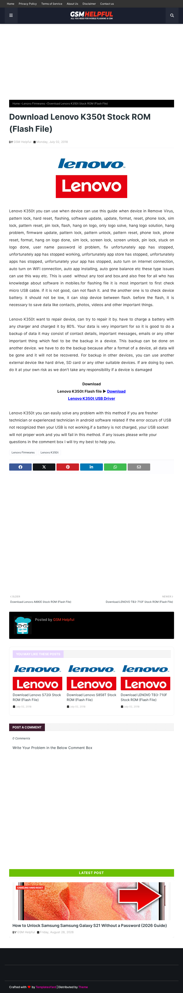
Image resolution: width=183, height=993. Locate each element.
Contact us (107, 3)
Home (10, 3)
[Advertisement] (91, 59)
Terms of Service (51, 3)
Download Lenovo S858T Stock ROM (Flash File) (91, 697)
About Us (72, 3)
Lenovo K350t (49, 452)
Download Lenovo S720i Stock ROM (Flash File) (37, 697)
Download (116, 391)
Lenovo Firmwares (33, 103)
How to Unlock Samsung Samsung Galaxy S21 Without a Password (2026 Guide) (89, 925)
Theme (83, 987)
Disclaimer (89, 3)
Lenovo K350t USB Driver (91, 398)
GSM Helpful (22, 142)
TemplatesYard (46, 987)
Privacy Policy (28, 3)
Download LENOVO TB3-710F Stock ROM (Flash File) (144, 697)
